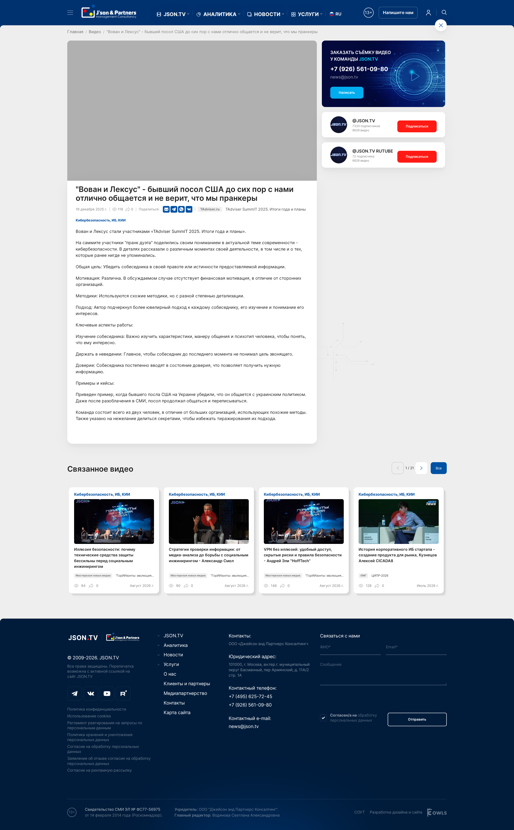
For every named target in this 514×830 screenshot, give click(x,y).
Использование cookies (89, 716)
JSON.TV (175, 14)
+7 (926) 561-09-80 (359, 68)
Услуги (308, 14)
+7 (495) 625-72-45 (250, 696)
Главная (75, 31)
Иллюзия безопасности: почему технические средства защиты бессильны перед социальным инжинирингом (104, 558)
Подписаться (417, 126)
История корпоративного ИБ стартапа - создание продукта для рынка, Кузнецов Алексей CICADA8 (398, 555)
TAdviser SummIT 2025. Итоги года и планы (265, 209)
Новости (267, 14)
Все (439, 468)
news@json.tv (344, 77)
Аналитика (220, 14)
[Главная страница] (109, 11)
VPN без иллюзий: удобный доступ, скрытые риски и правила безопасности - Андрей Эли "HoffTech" (303, 555)
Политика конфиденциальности (96, 709)
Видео (95, 31)
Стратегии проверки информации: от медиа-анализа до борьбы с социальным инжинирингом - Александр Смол (208, 555)
